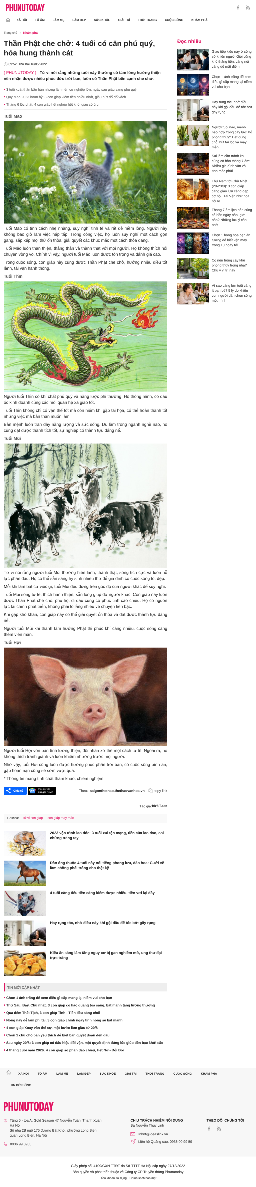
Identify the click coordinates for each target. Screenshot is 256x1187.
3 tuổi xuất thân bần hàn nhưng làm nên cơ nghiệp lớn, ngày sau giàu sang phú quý (71, 89)
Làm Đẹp (79, 20)
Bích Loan (159, 806)
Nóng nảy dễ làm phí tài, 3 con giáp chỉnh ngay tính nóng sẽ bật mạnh (64, 1020)
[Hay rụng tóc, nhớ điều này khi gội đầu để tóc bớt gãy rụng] (25, 933)
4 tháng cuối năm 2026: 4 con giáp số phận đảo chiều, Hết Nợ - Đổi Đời (65, 1050)
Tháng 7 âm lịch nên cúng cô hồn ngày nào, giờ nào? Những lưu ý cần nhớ (232, 217)
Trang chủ (10, 32)
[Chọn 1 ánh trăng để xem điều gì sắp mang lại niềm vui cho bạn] (193, 85)
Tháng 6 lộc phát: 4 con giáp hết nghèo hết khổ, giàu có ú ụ (52, 104)
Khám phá (199, 20)
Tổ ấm (40, 20)
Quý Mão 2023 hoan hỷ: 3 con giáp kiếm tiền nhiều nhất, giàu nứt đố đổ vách (66, 97)
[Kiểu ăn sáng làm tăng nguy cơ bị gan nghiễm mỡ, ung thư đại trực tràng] (25, 963)
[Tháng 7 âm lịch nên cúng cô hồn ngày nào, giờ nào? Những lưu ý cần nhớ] (193, 218)
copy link (160, 791)
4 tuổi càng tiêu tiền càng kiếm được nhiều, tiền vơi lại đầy (102, 893)
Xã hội (22, 20)
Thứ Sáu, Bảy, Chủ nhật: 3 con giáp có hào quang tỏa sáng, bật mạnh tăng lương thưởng (80, 1005)
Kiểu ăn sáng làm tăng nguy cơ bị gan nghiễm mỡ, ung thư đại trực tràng (106, 955)
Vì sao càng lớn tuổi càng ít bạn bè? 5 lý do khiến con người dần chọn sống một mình (232, 292)
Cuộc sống (174, 20)
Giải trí (124, 20)
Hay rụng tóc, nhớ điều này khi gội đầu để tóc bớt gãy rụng (103, 923)
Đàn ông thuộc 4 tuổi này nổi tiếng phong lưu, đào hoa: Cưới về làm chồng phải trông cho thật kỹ (107, 865)
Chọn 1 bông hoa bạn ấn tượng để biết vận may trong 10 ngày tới (231, 240)
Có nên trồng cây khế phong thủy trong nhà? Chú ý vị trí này (229, 265)
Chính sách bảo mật (143, 1178)
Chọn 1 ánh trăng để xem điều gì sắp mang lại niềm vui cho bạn (59, 998)
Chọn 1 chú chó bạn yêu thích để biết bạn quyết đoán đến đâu (58, 1035)
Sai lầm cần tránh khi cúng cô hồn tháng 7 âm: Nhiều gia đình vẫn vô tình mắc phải (231, 163)
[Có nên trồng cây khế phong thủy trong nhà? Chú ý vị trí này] (193, 268)
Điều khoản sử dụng (113, 1178)
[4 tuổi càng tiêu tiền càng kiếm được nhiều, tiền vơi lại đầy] (25, 903)
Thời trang (147, 20)
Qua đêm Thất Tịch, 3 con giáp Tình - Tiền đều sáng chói (53, 1013)
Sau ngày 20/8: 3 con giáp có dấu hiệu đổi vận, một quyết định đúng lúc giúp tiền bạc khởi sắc (84, 1043)
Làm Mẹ (58, 20)
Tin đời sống (21, 1085)
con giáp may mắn (61, 818)
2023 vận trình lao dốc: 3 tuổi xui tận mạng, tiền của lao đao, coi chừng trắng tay (107, 835)
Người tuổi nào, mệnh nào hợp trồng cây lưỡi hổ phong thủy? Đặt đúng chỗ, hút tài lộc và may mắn (232, 137)
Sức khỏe (102, 20)
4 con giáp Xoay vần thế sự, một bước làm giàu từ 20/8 (52, 1028)
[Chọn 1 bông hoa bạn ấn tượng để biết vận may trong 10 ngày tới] (193, 243)
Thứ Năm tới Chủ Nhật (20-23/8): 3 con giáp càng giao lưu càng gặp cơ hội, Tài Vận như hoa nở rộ (231, 191)
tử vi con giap (33, 818)
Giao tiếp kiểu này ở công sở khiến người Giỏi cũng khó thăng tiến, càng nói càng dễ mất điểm (232, 58)
